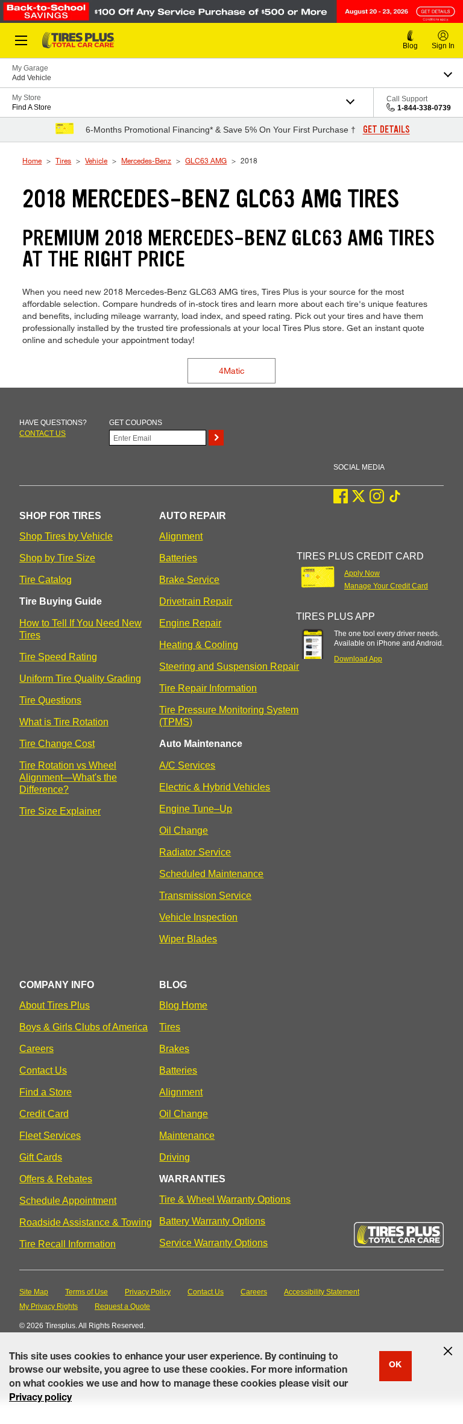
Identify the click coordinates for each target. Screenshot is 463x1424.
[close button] (448, 1351)
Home (32, 160)
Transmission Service (205, 895)
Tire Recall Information (67, 1244)
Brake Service (189, 580)
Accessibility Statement (321, 1292)
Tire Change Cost (57, 744)
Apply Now (362, 573)
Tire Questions (50, 700)
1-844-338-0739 (424, 108)
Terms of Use (86, 1292)
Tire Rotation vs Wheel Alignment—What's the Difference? (68, 777)
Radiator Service (195, 852)
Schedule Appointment (67, 1201)
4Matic (232, 370)
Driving (174, 1157)
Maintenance (187, 1135)
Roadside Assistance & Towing (85, 1222)
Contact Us (43, 1070)
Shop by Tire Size (57, 558)
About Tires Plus (54, 1005)
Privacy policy (40, 1399)
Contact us (42, 433)
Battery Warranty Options (212, 1221)
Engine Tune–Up (195, 809)
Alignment (181, 536)
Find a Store (45, 1092)
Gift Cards (40, 1157)
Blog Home (183, 1005)
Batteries (178, 558)
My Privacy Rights (48, 1306)
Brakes (174, 1049)
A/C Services (187, 765)
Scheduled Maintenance (211, 874)
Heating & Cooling (198, 645)
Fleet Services (50, 1135)
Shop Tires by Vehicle (66, 536)
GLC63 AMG (206, 160)
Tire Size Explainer (60, 811)
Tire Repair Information (208, 688)
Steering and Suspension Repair (229, 666)
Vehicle (96, 160)
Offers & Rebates (55, 1179)
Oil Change (183, 830)
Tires (63, 160)
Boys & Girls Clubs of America (83, 1027)
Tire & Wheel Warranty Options (225, 1199)
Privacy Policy (148, 1292)
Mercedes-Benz (146, 160)
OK (395, 1365)
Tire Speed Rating (58, 657)
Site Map (33, 1292)
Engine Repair (190, 623)
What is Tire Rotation (64, 722)
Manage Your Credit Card (386, 586)
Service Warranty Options (213, 1243)
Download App (358, 659)
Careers (36, 1049)
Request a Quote (122, 1306)
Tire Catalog (45, 580)
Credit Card (44, 1114)
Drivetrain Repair (195, 601)
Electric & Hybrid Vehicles (214, 787)
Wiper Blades (188, 939)
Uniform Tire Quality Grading (80, 678)
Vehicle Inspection (198, 917)
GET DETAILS (386, 129)
